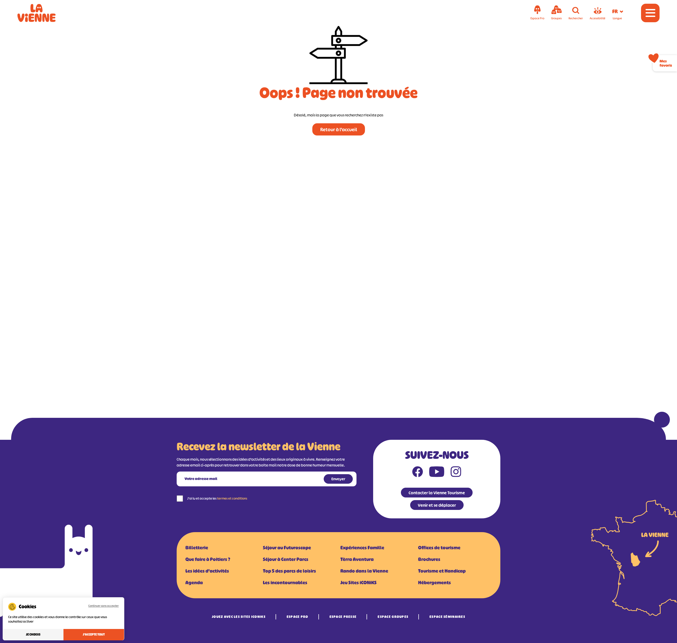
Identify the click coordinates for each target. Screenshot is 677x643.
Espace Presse (343, 616)
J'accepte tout (94, 634)
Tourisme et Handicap (442, 571)
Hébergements (434, 582)
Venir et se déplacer (437, 505)
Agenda (194, 582)
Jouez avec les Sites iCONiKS (239, 616)
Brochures (429, 559)
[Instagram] (456, 473)
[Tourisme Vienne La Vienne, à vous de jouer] (43, 13)
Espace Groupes (393, 616)
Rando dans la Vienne (364, 571)
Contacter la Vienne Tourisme (437, 493)
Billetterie (196, 548)
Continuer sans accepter (103, 605)
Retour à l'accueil (338, 129)
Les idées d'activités (207, 571)
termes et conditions (232, 498)
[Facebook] (417, 473)
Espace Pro (297, 616)
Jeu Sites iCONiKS (358, 582)
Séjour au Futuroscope (287, 548)
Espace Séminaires (447, 616)
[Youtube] (436, 473)
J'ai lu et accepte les (217, 498)
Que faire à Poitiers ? (207, 559)
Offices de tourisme (439, 548)
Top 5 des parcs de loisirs (289, 571)
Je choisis (33, 634)
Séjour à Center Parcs (285, 559)
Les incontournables (285, 582)
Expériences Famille (362, 548)
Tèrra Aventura (357, 559)
